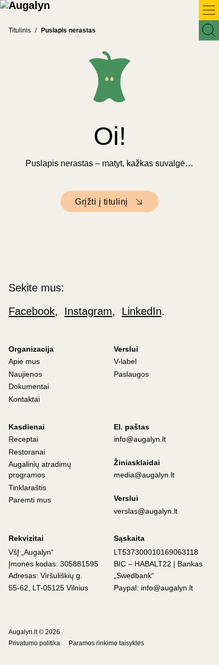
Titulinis (20, 30)
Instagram (88, 311)
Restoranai (27, 452)
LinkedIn (142, 311)
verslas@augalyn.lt (146, 511)
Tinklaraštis (27, 487)
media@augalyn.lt (144, 475)
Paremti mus (30, 500)
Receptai (23, 439)
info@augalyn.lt (140, 439)
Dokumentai (29, 386)
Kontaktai (24, 399)
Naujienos (25, 374)
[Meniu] (209, 10)
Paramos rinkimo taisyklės (106, 643)
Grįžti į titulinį (101, 201)
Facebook (32, 311)
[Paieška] (209, 30)
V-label (125, 361)
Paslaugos (131, 374)
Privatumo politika (34, 643)
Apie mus (24, 361)
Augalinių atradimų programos (40, 469)
